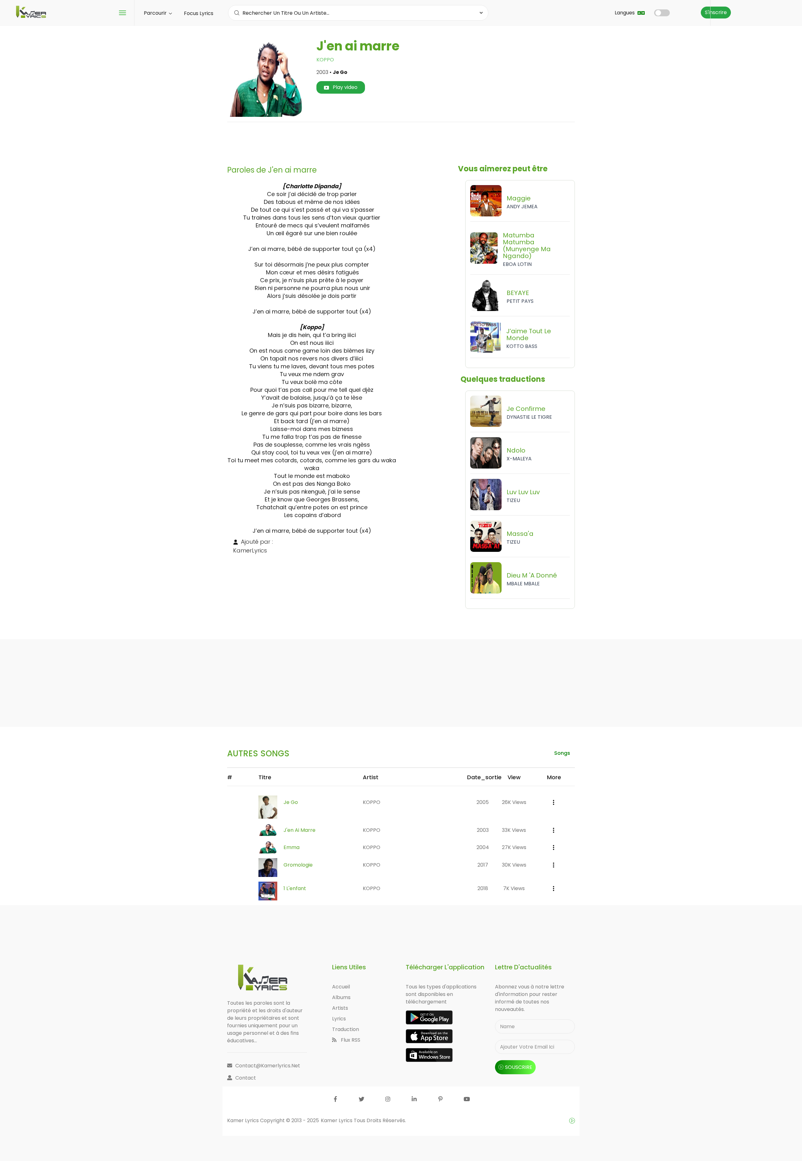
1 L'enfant (295, 888)
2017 (482, 864)
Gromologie (298, 864)
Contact (245, 1077)
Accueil (341, 986)
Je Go (291, 802)
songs (562, 753)
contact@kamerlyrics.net (267, 1065)
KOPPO (325, 59)
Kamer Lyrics (337, 1120)
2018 (482, 888)
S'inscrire (716, 12)
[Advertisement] (401, 141)
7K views (514, 888)
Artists (340, 1008)
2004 (483, 847)
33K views (514, 830)
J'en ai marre (299, 830)
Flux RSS (350, 1040)
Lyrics (339, 1018)
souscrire (518, 1067)
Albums (341, 997)
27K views (514, 847)
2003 (483, 830)
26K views (514, 802)
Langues (625, 12)
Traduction (345, 1029)
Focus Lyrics (198, 13)
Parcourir (156, 13)
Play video (344, 87)
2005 (483, 802)
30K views (514, 864)
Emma (291, 847)
